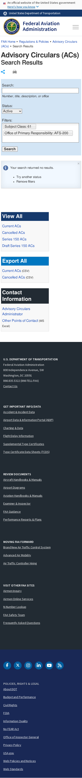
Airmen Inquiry (12, 591)
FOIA (6, 713)
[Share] (3, 72)
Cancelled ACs (13, 232)
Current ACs (11, 226)
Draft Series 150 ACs (18, 246)
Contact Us (10, 386)
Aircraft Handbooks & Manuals (22, 480)
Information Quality (15, 721)
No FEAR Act (11, 729)
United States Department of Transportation (34, 13)
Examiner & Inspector (17, 503)
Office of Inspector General (21, 737)
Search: (8, 85)
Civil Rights (10, 705)
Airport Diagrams (14, 487)
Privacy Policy (12, 745)
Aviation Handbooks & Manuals (22, 496)
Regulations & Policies (34, 41)
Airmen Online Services (18, 599)
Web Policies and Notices (19, 761)
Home (8, 41)
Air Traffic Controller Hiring (20, 563)
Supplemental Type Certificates (23, 444)
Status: (7, 106)
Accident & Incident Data (19, 412)
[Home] (31, 27)
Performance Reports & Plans (22, 519)
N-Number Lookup (14, 607)
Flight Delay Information (18, 436)
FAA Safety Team (14, 615)
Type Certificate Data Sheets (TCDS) (26, 452)
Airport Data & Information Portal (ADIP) (28, 420)
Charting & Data (13, 428)
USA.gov (8, 753)
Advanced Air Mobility (17, 555)
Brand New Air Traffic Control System (27, 547)
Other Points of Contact (20, 320)
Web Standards (13, 769)
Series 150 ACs (14, 239)
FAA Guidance (12, 512)
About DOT (10, 689)
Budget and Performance (19, 697)
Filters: (7, 120)
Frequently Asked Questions (21, 623)
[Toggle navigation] (75, 27)
